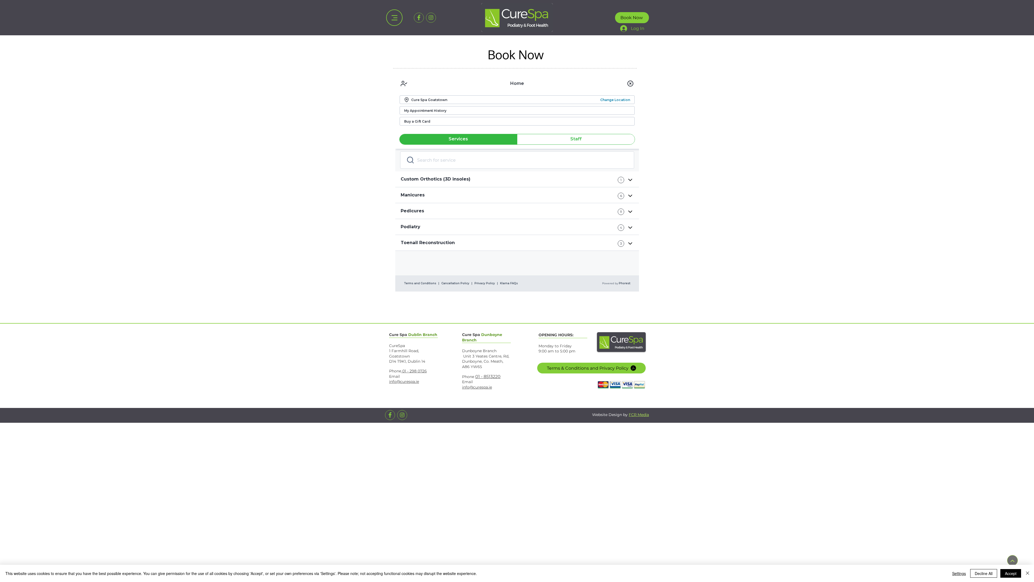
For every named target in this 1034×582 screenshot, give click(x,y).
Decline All (984, 573)
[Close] (1027, 573)
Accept (1010, 573)
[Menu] (394, 17)
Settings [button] (959, 573)
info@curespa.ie (404, 381)
